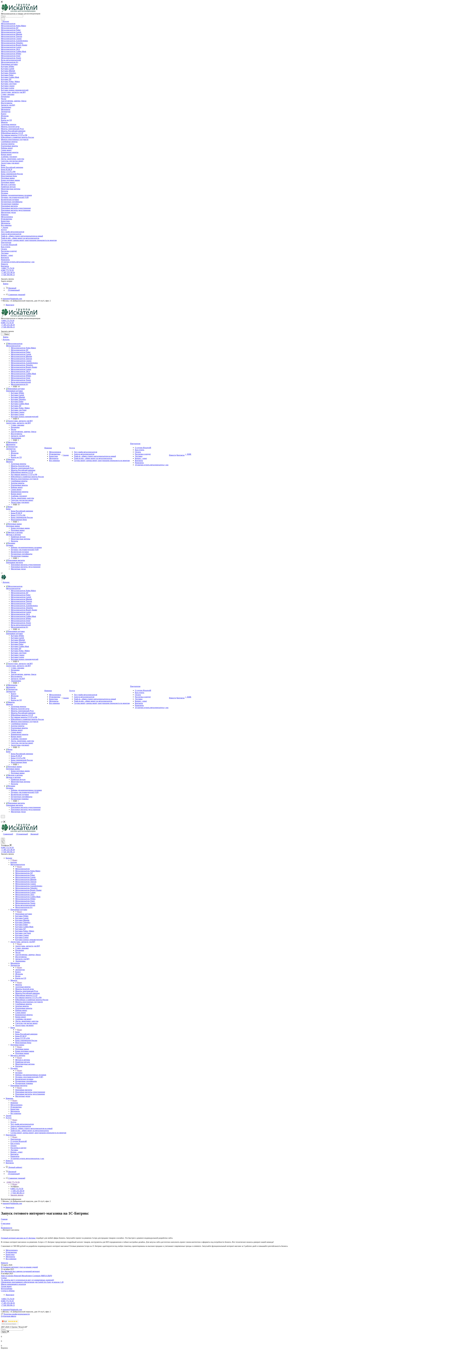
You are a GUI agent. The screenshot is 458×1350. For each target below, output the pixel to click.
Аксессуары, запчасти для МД (27, 946)
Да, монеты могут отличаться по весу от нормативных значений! (27, 1280)
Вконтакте (10, 305)
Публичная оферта (8, 1316)
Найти (4, 1332)
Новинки (14, 1103)
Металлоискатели (22, 869)
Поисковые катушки (23, 914)
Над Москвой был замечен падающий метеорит (20, 1271)
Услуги (13, 1122)
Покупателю (15, 1139)
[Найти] (3, 18)
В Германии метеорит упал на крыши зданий (19, 1267)
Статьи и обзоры (8, 1291)
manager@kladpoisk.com (12, 299)
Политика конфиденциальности (17, 1314)
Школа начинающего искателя (13, 1284)
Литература (20, 970)
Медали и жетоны (22, 1060)
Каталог (13, 862)
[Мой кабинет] (2, 820)
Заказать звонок (16, 1195)
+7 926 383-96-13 (8, 275)
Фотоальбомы (6, 1289)
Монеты (18, 985)
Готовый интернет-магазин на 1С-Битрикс (18, 1238)
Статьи (4, 1278)
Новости (4, 1263)
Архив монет (6, 1286)
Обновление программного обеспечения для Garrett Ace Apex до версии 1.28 (32, 1282)
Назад (14, 860)
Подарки (18, 1073)
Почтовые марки (22, 1049)
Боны (17, 1032)
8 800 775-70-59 (8, 268)
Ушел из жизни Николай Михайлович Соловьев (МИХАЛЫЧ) (26, 1276)
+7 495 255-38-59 (8, 272)
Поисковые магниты (23, 1090)
